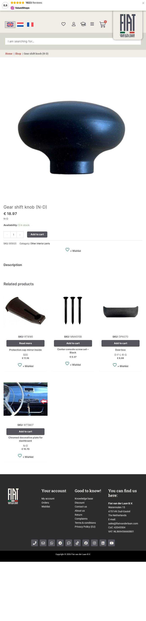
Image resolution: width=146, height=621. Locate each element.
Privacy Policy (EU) (85, 526)
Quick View (25, 329)
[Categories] (92, 24)
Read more (25, 343)
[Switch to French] (30, 25)
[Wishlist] (63, 24)
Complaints (81, 518)
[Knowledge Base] (83, 24)
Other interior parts (40, 243)
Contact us (81, 506)
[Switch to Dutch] (20, 25)
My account (47, 498)
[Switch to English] (10, 25)
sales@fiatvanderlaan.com (123, 523)
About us (80, 510)
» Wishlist (75, 250)
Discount (80, 502)
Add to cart (37, 234)
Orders (45, 502)
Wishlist (45, 506)
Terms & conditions (85, 522)
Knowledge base (84, 498)
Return (78, 514)
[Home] (128, 25)
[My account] (74, 24)
